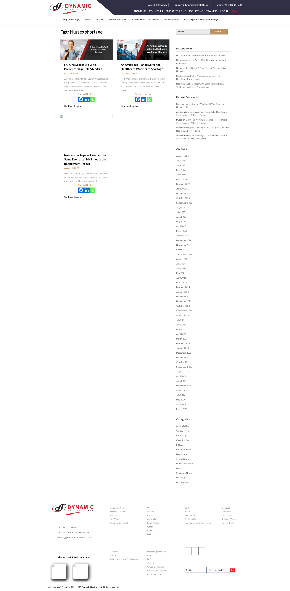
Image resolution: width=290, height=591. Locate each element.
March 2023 (181, 338)
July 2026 (180, 160)
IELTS (187, 511)
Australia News (183, 426)
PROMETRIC (191, 515)
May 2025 (180, 221)
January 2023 (182, 348)
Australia (151, 519)
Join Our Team (229, 519)
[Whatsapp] (92, 99)
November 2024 (183, 245)
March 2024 (181, 282)
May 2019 (180, 399)
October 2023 (183, 306)
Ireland (150, 511)
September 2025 (184, 202)
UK (148, 507)
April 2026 (181, 174)
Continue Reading (72, 106)
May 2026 (180, 170)
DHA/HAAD (190, 519)
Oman (150, 530)
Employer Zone (176, 11)
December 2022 (183, 352)
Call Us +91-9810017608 (229, 4)
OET (187, 507)
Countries (156, 11)
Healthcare (181, 454)
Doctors (114, 551)
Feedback (226, 511)
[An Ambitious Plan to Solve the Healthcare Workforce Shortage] (143, 49)
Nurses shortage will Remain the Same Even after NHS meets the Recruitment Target (85, 159)
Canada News (182, 430)
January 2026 (182, 188)
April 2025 (181, 226)
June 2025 (181, 217)
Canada (150, 515)
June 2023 (181, 324)
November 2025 (183, 193)
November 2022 (183, 357)
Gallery (150, 563)
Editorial (180, 445)
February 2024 (183, 287)
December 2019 (183, 385)
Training (212, 11)
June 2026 (181, 165)
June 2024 (181, 268)
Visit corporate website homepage (201, 19)
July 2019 (180, 395)
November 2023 (183, 301)
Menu (234, 11)
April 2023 (181, 334)
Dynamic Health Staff (186, 104)
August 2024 (182, 259)
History (113, 515)
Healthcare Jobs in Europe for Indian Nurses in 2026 (200, 55)
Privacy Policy (228, 523)
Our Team (114, 519)
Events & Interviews (157, 4)
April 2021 (181, 376)
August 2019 (182, 390)
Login (224, 11)
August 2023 (182, 315)
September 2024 (184, 254)
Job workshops (171, 19)
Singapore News (184, 473)
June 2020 (181, 381)
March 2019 (181, 409)
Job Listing (196, 11)
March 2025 (181, 231)
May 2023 (180, 329)
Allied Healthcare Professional (124, 559)
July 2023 (180, 320)
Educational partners (157, 570)
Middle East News (118, 19)
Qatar (150, 526)
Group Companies (155, 566)
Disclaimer (227, 515)
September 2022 (184, 367)
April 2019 (181, 404)
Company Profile (118, 507)
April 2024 (181, 277)
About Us (140, 11)
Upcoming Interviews (157, 551)
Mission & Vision (118, 511)
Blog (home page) (71, 19)
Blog (149, 555)
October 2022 (183, 362)
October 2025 (183, 198)
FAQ (149, 559)
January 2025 (182, 235)
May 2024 (180, 273)
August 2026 (182, 156)
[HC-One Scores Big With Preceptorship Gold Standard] (86, 49)
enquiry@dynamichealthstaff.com (191, 4)
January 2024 (182, 292)
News (88, 19)
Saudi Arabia (153, 523)
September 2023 (184, 310)
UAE (149, 534)
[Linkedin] (87, 99)
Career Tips (138, 19)
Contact (226, 507)
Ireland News (182, 459)
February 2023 (183, 343)
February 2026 (183, 184)
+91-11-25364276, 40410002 (73, 532)
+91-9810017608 (66, 527)
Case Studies (182, 440)
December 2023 (183, 296)
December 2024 (183, 240)
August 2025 (182, 207)
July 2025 (180, 212)
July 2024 (180, 263)
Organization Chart (119, 523)
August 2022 (182, 371)
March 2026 (181, 179)
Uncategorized (183, 482)
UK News (100, 19)
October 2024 (183, 249)
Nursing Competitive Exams (198, 523)
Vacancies (154, 19)
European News (183, 449)
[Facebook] (81, 99)
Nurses (113, 555)
